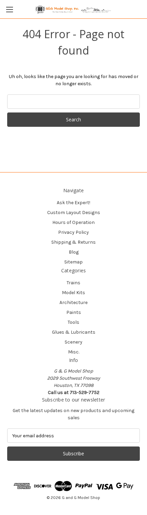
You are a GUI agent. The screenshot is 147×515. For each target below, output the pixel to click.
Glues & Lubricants (73, 332)
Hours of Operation (73, 222)
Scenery (73, 342)
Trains (73, 283)
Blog (74, 252)
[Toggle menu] (9, 9)
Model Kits (73, 293)
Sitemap (73, 262)
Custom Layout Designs (73, 212)
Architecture (73, 302)
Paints (73, 312)
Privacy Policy (73, 232)
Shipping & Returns (73, 242)
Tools (73, 322)
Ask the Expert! (73, 203)
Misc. (73, 352)
